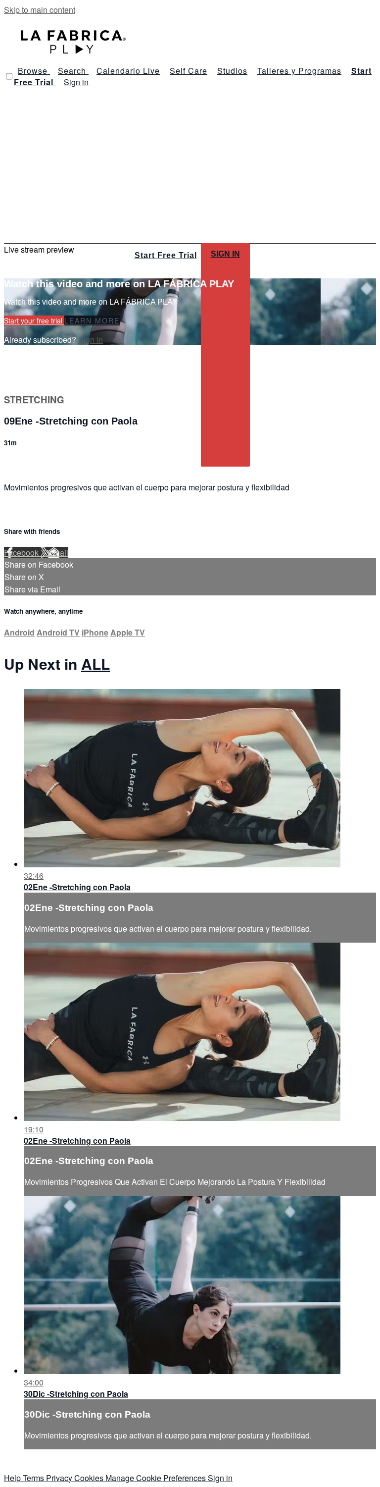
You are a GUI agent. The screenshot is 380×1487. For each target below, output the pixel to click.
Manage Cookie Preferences (156, 1478)
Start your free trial (34, 320)
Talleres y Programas (299, 70)
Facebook (22, 552)
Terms (34, 1478)
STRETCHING (34, 399)
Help (13, 1478)
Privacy (60, 1478)
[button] (9, 76)
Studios (232, 70)
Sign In (225, 254)
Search (73, 70)
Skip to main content (39, 9)
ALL (95, 663)
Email (58, 552)
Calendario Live (128, 70)
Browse (34, 70)
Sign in (76, 82)
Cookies (89, 1478)
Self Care (188, 70)
